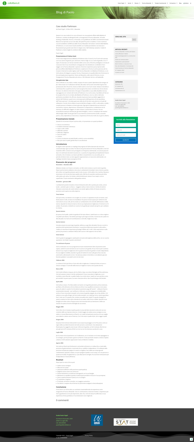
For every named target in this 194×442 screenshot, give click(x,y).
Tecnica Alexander (146, 3)
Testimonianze (119, 90)
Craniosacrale (118, 88)
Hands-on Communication (121, 59)
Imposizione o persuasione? (122, 61)
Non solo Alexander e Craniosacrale (124, 66)
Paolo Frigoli (121, 3)
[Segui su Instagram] (123, 435)
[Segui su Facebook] (120, 435)
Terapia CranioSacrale (160, 3)
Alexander (77, 29)
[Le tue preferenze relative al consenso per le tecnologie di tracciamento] (191, 439)
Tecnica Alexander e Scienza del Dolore (125, 51)
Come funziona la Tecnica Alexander (124, 68)
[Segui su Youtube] (132, 435)
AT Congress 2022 (119, 70)
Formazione (173, 3)
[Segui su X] (126, 435)
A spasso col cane (119, 72)
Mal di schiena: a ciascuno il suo (123, 64)
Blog (180, 3)
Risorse (136, 3)
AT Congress (118, 86)
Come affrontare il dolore (121, 53)
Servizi (129, 3)
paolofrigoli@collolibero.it (121, 107)
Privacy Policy (89, 435)
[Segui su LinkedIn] (129, 435)
